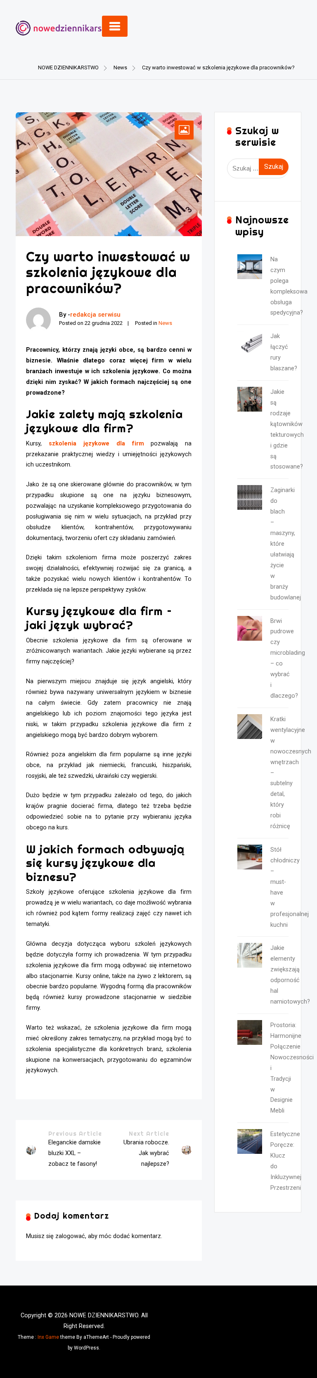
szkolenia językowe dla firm (96, 443)
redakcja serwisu (95, 314)
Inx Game (48, 1337)
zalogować (70, 1236)
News (165, 323)
